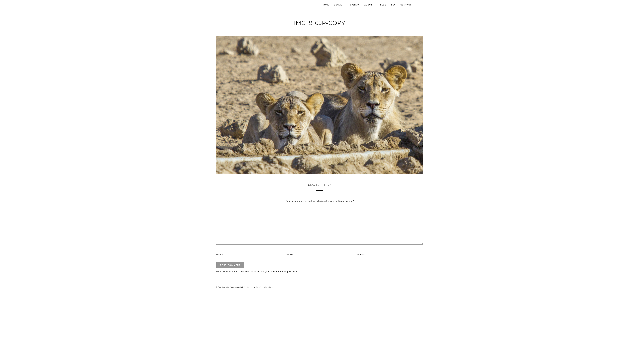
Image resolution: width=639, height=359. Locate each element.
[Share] (416, 5)
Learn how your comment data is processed (276, 272)
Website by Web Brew (264, 287)
